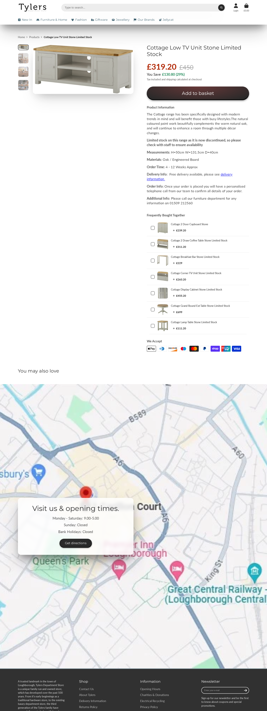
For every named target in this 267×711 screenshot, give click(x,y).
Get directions (76, 543)
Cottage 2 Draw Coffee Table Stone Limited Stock (199, 240)
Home (21, 37)
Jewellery (122, 20)
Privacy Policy (149, 707)
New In (27, 20)
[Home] (33, 7)
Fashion (81, 20)
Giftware (101, 20)
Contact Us (86, 689)
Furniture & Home (53, 20)
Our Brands (146, 20)
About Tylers (87, 695)
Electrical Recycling (152, 701)
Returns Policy (88, 707)
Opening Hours (150, 689)
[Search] (221, 7)
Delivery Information (92, 701)
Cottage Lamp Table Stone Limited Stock (194, 322)
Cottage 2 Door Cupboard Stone (189, 224)
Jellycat (168, 20)
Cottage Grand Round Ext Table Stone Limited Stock (200, 305)
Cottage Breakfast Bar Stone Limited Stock (195, 256)
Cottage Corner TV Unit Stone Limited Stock (196, 273)
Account (235, 7)
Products (34, 37)
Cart (246, 7)
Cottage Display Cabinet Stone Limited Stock (196, 289)
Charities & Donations (154, 695)
